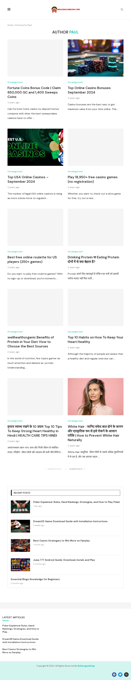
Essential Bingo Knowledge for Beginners (35, 579)
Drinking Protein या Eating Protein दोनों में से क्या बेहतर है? (93, 259)
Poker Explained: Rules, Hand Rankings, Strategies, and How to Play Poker (76, 502)
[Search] (121, 9)
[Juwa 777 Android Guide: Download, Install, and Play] (20, 564)
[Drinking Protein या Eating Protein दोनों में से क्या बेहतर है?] (95, 227)
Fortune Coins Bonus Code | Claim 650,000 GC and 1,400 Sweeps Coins (34, 92)
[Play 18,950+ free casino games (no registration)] (95, 147)
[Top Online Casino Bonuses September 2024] (95, 58)
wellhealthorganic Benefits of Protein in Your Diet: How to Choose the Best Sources (31, 342)
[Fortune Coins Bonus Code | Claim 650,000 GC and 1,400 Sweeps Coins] (35, 58)
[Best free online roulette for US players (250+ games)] (35, 227)
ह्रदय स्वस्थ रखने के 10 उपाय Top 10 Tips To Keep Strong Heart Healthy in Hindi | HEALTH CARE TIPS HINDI (35, 431)
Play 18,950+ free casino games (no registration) (93, 179)
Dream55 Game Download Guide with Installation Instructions (70, 521)
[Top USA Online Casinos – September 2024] (35, 147)
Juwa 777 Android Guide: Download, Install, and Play (64, 560)
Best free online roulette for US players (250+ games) (32, 259)
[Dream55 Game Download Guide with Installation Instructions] (20, 526)
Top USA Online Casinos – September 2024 (28, 179)
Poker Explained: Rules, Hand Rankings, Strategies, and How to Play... (20, 628)
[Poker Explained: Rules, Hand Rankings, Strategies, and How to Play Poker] (20, 506)
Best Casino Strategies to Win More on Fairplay (61, 540)
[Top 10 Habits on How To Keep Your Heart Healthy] (95, 307)
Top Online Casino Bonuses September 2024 (89, 90)
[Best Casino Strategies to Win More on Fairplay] (20, 545)
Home (10, 25)
